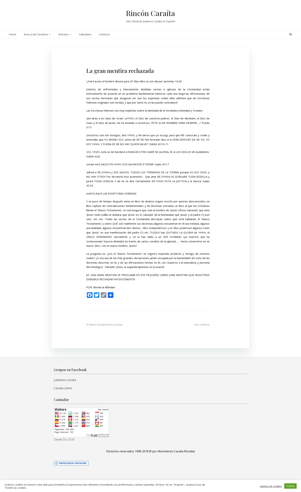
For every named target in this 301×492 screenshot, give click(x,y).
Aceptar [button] (290, 485)
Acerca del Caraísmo (36, 34)
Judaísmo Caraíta (65, 380)
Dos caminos (202, 324)
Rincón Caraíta (150, 13)
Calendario (85, 34)
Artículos (63, 34)
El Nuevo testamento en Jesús (104, 324)
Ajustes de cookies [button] (271, 486)
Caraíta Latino (63, 388)
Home (12, 34)
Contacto (104, 34)
